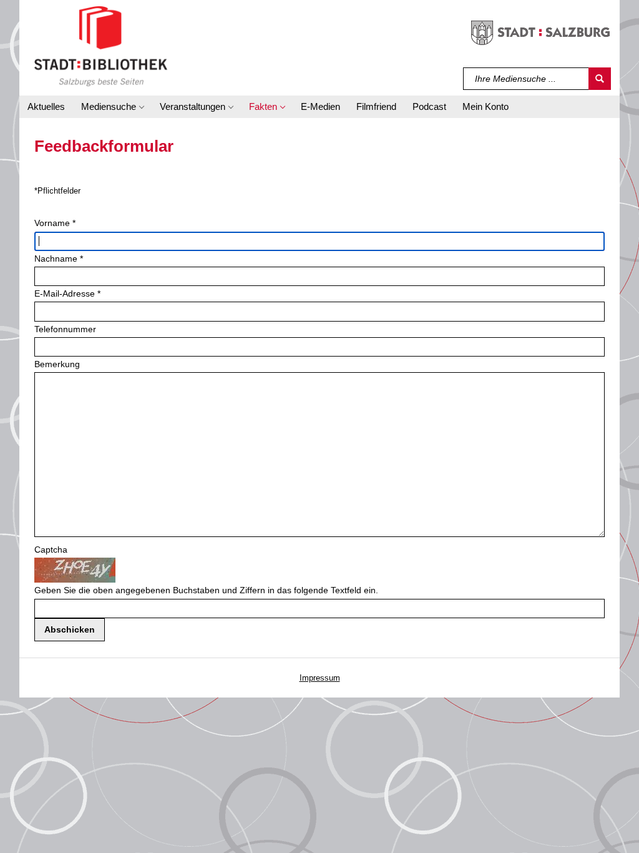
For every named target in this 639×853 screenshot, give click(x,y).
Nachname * (58, 259)
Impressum (320, 678)
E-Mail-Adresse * (67, 293)
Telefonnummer (65, 329)
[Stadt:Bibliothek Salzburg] (100, 46)
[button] (112, 107)
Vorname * (55, 223)
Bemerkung (57, 364)
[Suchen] (599, 78)
